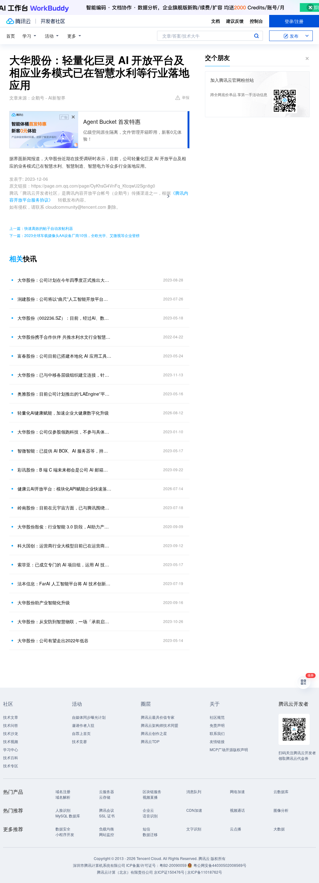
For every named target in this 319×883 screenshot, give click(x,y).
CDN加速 (194, 810)
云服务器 (106, 791)
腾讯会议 (106, 810)
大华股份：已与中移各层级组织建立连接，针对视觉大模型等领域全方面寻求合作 (64, 375)
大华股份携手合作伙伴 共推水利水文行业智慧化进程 (64, 337)
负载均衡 (106, 828)
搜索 (256, 35)
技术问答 (10, 725)
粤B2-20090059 (174, 865)
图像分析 (281, 810)
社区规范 (217, 717)
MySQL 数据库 (67, 815)
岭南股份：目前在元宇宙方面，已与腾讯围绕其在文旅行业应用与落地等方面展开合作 (64, 507)
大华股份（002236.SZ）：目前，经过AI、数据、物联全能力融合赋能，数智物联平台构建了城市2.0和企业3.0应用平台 (64, 318)
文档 (215, 21)
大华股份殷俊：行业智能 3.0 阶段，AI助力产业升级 (64, 526)
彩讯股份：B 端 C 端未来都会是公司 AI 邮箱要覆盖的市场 (64, 470)
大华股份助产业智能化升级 (43, 602)
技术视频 (10, 741)
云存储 (104, 797)
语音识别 (150, 815)
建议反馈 (235, 21)
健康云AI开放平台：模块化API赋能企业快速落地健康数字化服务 (64, 489)
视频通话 (237, 810)
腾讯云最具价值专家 (157, 717)
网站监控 (106, 834)
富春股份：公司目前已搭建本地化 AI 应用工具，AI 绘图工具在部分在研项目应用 (64, 356)
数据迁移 (150, 834)
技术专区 (10, 765)
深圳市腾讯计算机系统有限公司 (99, 865)
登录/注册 (294, 21)
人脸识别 (62, 810)
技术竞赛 (79, 741)
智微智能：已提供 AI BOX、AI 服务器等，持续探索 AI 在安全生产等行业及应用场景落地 (64, 451)
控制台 (256, 21)
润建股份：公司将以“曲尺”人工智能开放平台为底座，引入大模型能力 (64, 299)
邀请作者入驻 (83, 725)
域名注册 (62, 791)
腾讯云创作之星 (154, 733)
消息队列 (193, 791)
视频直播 (150, 797)
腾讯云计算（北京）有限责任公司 (125, 872)
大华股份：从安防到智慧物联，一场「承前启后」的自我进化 (64, 621)
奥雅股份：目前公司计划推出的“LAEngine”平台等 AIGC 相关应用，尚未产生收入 (64, 394)
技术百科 (10, 757)
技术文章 (10, 717)
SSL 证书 (107, 815)
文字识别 (193, 828)
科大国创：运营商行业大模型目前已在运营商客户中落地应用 (64, 545)
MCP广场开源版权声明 (229, 749)
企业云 (148, 810)
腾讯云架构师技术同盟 (159, 725)
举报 (185, 97)
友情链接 (217, 741)
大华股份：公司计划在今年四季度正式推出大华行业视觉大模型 (64, 280)
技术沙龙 (10, 733)
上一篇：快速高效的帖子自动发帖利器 (41, 228)
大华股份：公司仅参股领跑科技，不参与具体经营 (64, 432)
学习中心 (10, 749)
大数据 (279, 828)
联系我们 (217, 733)
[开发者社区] (53, 21)
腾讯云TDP (150, 741)
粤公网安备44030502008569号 (219, 865)
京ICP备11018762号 (204, 872)
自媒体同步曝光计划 (89, 717)
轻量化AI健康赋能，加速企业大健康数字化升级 (63, 413)
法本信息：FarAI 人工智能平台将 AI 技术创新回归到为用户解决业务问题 (64, 583)
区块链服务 (152, 791)
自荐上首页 (81, 733)
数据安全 (62, 828)
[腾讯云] (18, 21)
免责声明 (217, 725)
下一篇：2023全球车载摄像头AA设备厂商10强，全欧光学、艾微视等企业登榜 (74, 235)
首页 (10, 36)
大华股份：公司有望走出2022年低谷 (52, 640)
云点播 (235, 828)
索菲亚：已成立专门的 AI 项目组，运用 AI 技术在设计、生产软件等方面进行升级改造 (64, 564)
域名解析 (62, 797)
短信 (146, 828)
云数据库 (281, 791)
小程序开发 (64, 834)
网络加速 (237, 791)
